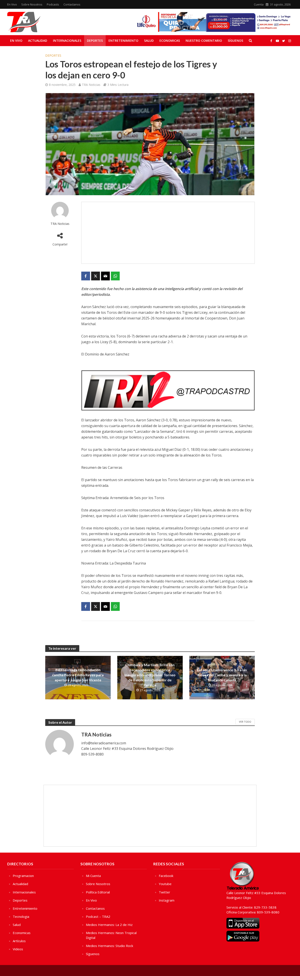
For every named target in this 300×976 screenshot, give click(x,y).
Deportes (95, 40)
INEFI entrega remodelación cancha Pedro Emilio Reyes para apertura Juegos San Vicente (78, 675)
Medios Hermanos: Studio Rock (109, 946)
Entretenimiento (123, 40)
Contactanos (71, 4)
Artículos (19, 941)
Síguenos (235, 40)
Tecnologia (21, 916)
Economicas (169, 40)
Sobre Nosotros (31, 4)
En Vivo (12, 4)
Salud (149, 40)
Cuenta (259, 4)
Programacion (23, 875)
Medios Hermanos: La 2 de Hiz (109, 924)
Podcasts (53, 4)
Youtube (165, 884)
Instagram (166, 900)
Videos (18, 949)
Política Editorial (98, 892)
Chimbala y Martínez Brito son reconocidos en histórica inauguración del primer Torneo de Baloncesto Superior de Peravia (149, 675)
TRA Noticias (91, 85)
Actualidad (37, 40)
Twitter (164, 892)
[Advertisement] (168, 232)
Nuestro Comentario (204, 40)
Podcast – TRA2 (98, 916)
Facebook (166, 875)
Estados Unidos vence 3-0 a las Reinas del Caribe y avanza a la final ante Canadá (222, 675)
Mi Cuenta (93, 875)
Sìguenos (92, 954)
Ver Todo (245, 721)
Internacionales (67, 40)
